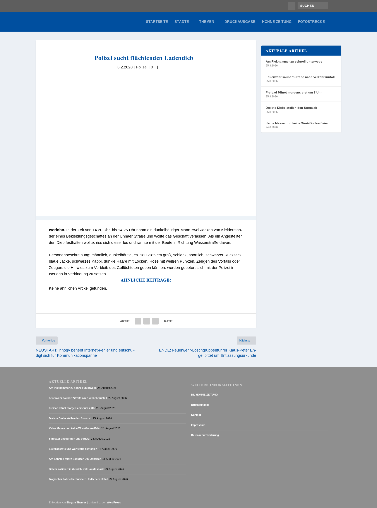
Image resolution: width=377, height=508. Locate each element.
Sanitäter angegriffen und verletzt (69, 438)
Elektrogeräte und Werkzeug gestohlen (73, 448)
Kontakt (196, 414)
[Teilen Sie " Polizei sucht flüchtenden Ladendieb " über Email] (146, 321)
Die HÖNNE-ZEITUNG (204, 394)
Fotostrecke (311, 22)
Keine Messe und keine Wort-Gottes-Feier (297, 123)
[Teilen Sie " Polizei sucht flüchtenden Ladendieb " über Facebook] (138, 321)
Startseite (157, 22)
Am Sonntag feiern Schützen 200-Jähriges (75, 458)
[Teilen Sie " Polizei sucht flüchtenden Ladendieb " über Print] (155, 321)
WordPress (114, 502)
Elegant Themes (77, 502)
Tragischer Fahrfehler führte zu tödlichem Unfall (78, 479)
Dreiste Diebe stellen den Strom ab (291, 107)
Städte (182, 22)
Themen (206, 22)
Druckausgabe (239, 22)
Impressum (198, 425)
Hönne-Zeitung (276, 22)
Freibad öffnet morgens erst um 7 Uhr (294, 92)
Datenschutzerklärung (205, 435)
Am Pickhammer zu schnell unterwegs (294, 61)
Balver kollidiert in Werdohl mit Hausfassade (76, 469)
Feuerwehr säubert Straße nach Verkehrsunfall (300, 77)
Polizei (141, 67)
